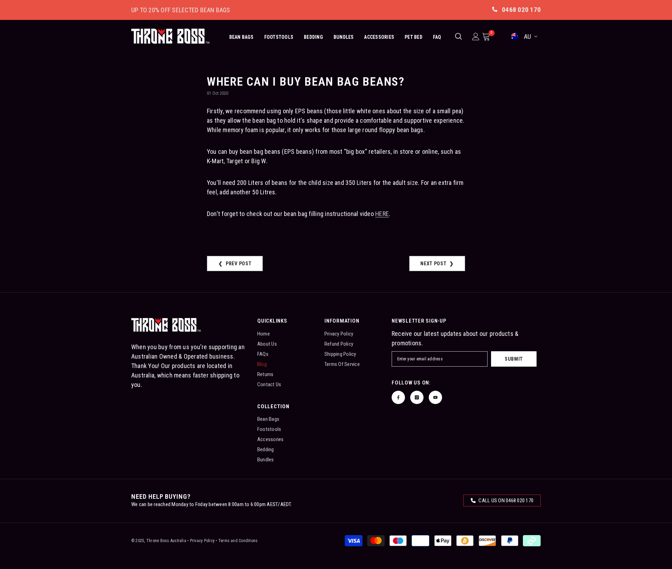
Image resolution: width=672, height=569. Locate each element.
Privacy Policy (202, 540)
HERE (382, 213)
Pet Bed (413, 37)
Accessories (379, 37)
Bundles (344, 37)
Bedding (313, 37)
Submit (514, 359)
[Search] (458, 36)
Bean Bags (241, 37)
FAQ (437, 37)
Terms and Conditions (238, 540)
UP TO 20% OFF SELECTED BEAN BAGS (180, 10)
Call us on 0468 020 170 (505, 500)
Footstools (278, 37)
